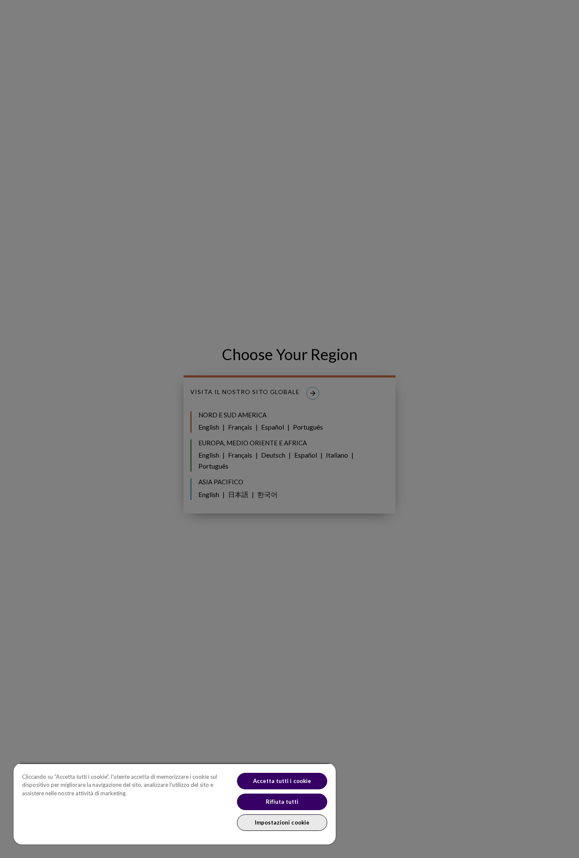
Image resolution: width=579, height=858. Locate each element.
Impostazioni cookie (282, 822)
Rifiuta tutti (282, 801)
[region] (175, 803)
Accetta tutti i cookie (282, 780)
